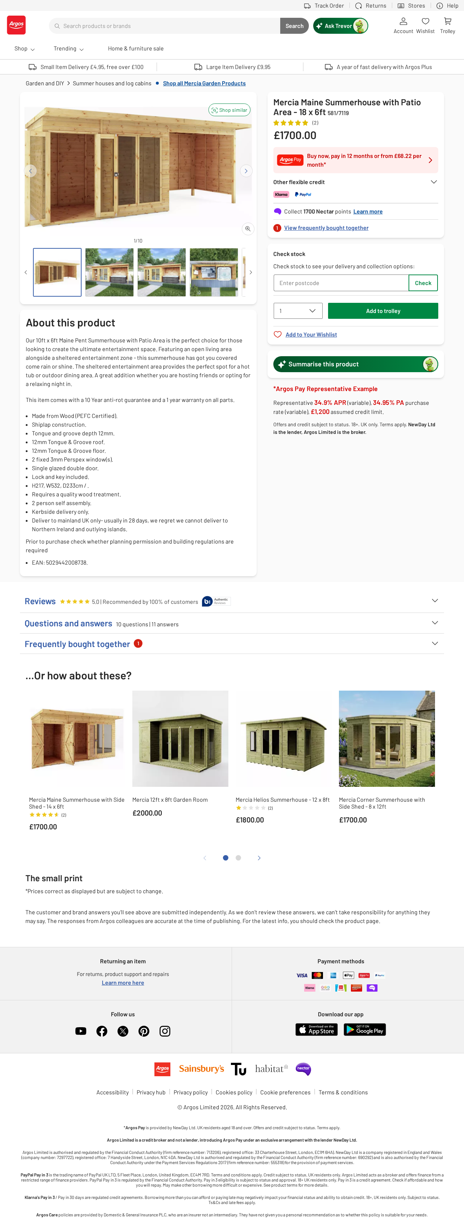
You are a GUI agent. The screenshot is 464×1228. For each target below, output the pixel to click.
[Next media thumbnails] (251, 272)
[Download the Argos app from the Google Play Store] (365, 1034)
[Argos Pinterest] (144, 1031)
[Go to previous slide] (30, 170)
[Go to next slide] (246, 170)
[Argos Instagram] (165, 1031)
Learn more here (123, 982)
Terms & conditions (343, 1092)
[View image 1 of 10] (57, 272)
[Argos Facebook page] (102, 1031)
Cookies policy (234, 1092)
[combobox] (164, 26)
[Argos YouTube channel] (81, 1031)
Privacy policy (191, 1092)
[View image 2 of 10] (109, 272)
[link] (356, 225)
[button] (229, 109)
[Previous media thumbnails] (26, 272)
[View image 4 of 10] (214, 272)
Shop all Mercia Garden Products (204, 83)
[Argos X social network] (123, 1031)
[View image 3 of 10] (162, 272)
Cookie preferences (285, 1092)
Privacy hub (151, 1092)
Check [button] (423, 282)
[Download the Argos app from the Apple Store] (316, 1034)
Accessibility (112, 1092)
